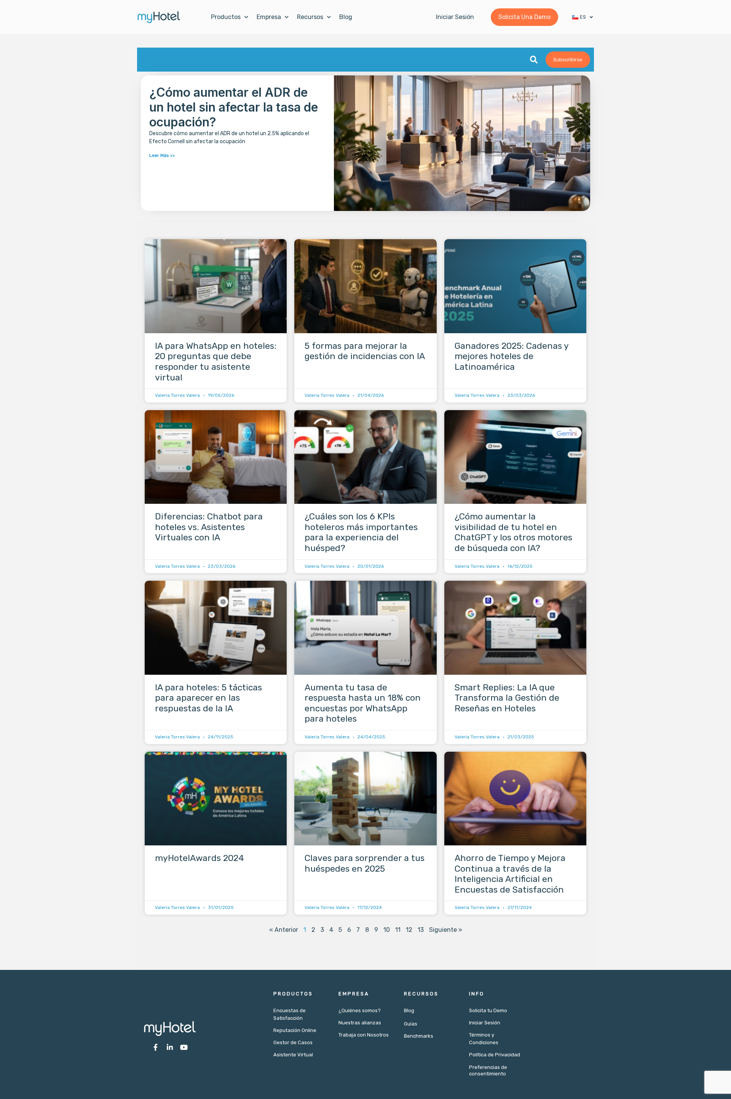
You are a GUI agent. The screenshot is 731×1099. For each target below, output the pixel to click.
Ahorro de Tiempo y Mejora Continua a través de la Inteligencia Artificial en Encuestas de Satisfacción (510, 874)
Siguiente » (445, 929)
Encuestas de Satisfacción (289, 1014)
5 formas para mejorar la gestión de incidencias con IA (365, 351)
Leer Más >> (162, 155)
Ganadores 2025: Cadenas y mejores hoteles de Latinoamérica (511, 356)
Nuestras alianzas (359, 1023)
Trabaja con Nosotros (363, 1035)
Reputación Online (294, 1030)
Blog (345, 17)
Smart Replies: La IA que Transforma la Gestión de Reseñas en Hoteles (507, 698)
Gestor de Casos (293, 1042)
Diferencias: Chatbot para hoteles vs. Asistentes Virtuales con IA (209, 527)
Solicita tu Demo (488, 1010)
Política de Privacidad (494, 1054)
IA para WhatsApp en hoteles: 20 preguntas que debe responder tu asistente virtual (215, 361)
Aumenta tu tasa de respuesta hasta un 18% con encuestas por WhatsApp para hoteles (363, 703)
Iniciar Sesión (484, 1023)
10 (386, 929)
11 (398, 929)
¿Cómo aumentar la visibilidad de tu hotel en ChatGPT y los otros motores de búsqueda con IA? (513, 532)
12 (409, 929)
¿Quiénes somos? (359, 1010)
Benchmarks (418, 1036)
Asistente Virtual (293, 1054)
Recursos (310, 17)
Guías (410, 1024)
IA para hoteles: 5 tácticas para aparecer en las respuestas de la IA (208, 698)
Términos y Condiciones (483, 1038)
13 (421, 929)
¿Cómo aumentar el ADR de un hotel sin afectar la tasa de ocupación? (233, 107)
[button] (533, 59)
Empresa (269, 17)
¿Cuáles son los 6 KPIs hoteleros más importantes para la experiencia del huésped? (361, 532)
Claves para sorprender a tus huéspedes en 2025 (365, 863)
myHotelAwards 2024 (199, 858)
